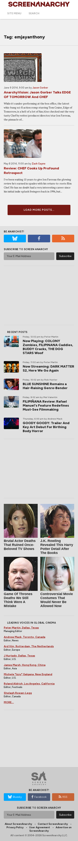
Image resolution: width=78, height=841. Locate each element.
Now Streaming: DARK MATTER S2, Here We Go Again (48, 368)
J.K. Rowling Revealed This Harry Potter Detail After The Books (56, 547)
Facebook (40, 797)
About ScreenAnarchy (18, 824)
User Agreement (39, 827)
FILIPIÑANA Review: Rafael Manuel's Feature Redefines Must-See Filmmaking (46, 405)
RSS (64, 797)
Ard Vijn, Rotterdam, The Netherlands (29, 646)
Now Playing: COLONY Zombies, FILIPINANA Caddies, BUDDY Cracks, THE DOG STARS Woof (48, 347)
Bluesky (17, 797)
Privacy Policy (14, 827)
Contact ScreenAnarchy (53, 824)
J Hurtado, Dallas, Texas (19, 655)
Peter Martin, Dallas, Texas (21, 627)
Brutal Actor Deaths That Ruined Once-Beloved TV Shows (20, 545)
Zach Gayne (38, 163)
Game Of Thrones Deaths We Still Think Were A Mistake (18, 600)
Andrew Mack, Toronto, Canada (24, 637)
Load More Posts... (39, 209)
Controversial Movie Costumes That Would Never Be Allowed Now (56, 600)
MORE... (9, 702)
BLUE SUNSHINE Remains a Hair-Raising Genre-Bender (45, 386)
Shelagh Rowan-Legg (18, 693)
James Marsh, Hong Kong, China (24, 665)
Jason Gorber (40, 87)
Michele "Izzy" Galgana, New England (28, 674)
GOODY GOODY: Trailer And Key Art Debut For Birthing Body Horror (46, 427)
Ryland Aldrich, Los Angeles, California (29, 683)
